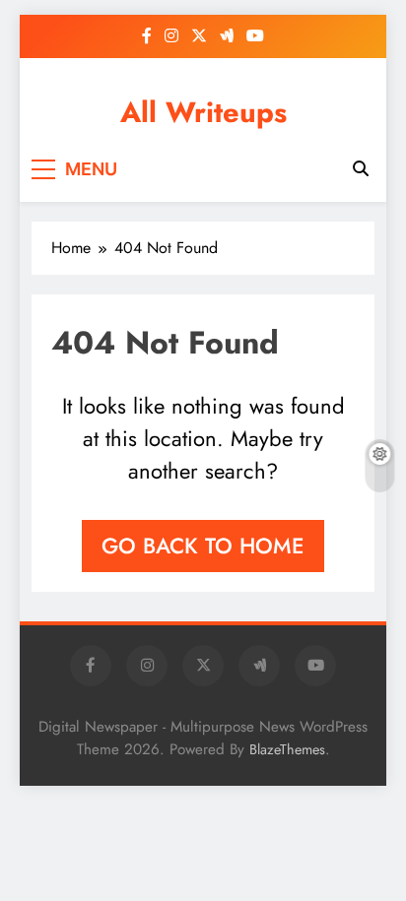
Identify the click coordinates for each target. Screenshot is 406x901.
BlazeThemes (287, 749)
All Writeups (203, 112)
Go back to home (203, 545)
